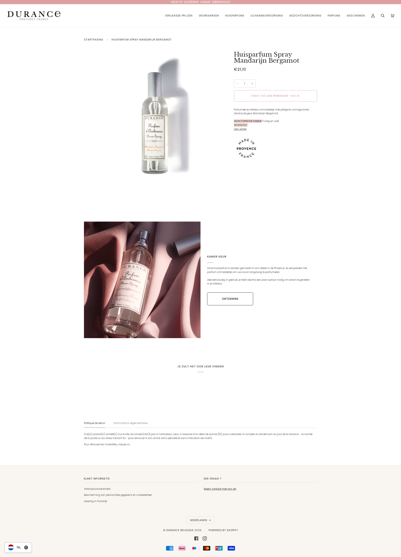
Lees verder (240, 129)
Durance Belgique (180, 530)
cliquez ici (124, 444)
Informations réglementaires (130, 423)
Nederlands (199, 520)
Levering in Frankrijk (95, 501)
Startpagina (93, 39)
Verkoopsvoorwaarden (97, 489)
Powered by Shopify (223, 530)
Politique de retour (94, 423)
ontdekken (230, 299)
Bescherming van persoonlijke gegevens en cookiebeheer (118, 495)
